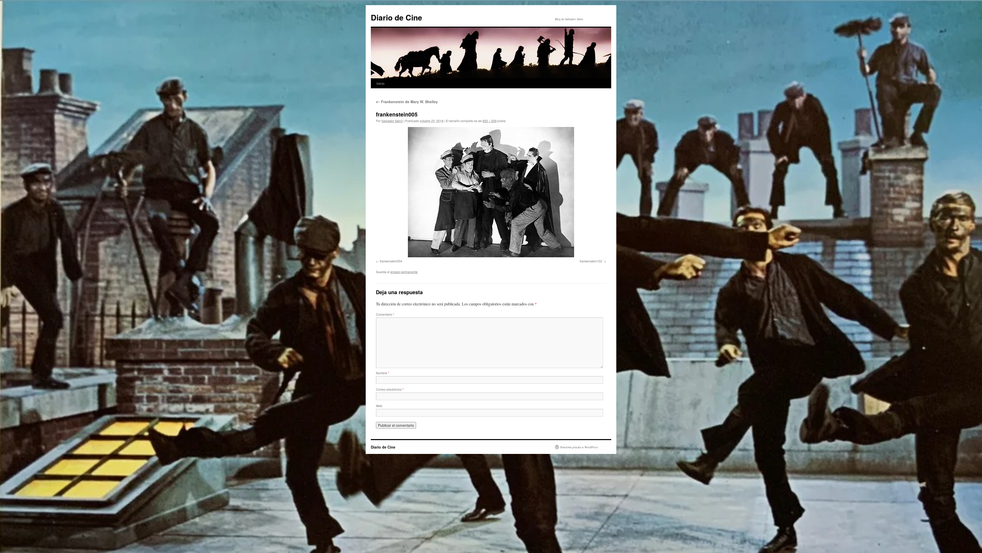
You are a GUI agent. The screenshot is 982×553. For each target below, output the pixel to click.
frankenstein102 (591, 261)
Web (379, 405)
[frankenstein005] (491, 192)
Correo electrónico (390, 389)
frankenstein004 (391, 261)
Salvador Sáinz (392, 121)
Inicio (380, 83)
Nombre (382, 373)
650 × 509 (490, 121)
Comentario (385, 314)
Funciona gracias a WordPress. (579, 447)
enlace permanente (404, 272)
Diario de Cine (396, 17)
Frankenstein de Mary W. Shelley (407, 101)
